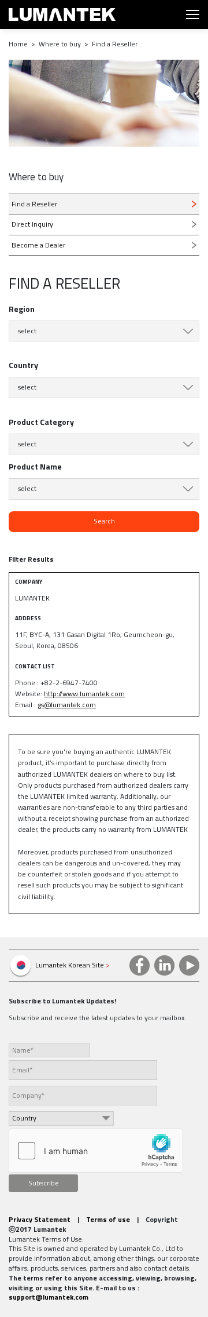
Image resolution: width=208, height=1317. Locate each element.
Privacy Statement (39, 1219)
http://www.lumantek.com (84, 693)
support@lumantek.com (48, 1297)
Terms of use (108, 1219)
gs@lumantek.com (67, 704)
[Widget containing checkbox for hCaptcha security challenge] (96, 1151)
